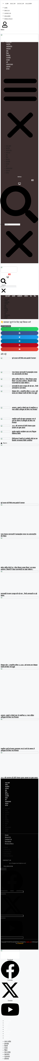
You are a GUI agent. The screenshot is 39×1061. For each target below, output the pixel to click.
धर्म (7, 62)
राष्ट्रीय (8, 44)
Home (6, 3)
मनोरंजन (8, 49)
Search (2, 224)
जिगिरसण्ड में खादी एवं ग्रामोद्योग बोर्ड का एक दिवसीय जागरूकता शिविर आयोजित (24, 439)
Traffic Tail (28, 942)
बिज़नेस (8, 55)
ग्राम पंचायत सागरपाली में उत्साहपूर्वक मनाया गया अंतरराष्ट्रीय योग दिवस (24, 373)
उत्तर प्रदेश (7, 1021)
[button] (20, 107)
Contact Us (20, 3)
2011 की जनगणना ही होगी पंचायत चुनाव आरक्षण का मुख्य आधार (23, 427)
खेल (7, 51)
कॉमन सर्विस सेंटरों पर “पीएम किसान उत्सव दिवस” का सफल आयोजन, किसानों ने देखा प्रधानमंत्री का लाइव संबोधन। (24, 381)
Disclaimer (28, 3)
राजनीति (8, 58)
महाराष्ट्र (6, 1033)
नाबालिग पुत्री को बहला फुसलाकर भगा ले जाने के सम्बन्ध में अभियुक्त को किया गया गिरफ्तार (24, 420)
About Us (12, 3)
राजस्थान (7, 1036)
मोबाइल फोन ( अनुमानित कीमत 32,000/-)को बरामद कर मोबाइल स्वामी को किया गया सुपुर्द (25, 392)
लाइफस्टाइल (9, 64)
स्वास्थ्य (8, 66)
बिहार (5, 1029)
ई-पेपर (7, 69)
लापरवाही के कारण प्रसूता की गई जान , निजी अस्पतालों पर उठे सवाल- (25, 387)
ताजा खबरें (9, 42)
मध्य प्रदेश (7, 1031)
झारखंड (6, 1023)
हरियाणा (6, 1038)
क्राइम (8, 60)
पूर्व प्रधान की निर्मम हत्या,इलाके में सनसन (24, 358)
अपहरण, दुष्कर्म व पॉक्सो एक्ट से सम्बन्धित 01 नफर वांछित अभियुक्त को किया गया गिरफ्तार (25, 408)
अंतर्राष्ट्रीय (9, 46)
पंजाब (6, 1027)
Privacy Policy (8, 18)
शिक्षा (7, 53)
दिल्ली (6, 1025)
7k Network (20, 943)
